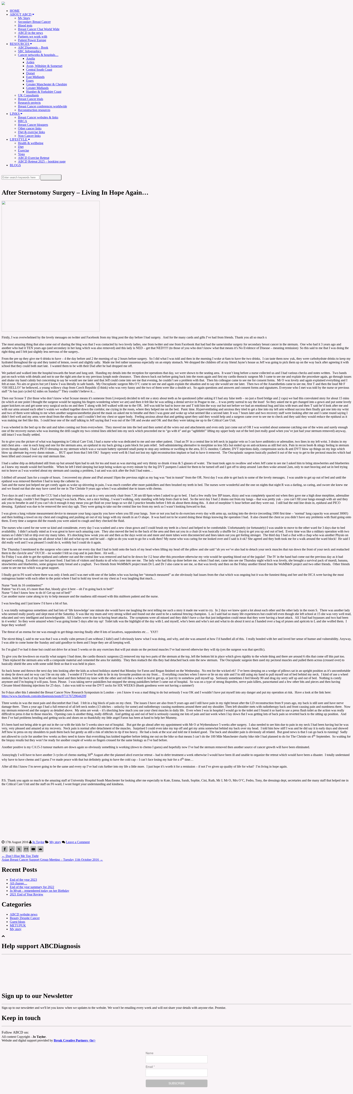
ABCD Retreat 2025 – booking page (42, 161)
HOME (15, 10)
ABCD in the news (30, 33)
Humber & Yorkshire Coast (43, 91)
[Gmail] (26, 849)
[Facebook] (5, 849)
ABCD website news (23, 914)
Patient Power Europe (32, 40)
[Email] (33, 849)
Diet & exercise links (31, 132)
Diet (20, 146)
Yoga (21, 154)
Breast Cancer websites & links (38, 117)
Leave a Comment (78, 842)
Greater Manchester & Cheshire (46, 84)
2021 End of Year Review (26, 894)
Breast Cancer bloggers (33, 124)
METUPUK (18, 925)
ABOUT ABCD (21, 14)
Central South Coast (39, 69)
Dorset (30, 73)
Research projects (29, 102)
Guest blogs (17, 921)
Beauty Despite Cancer (25, 918)
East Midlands (35, 77)
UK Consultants (28, 95)
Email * (150, 1067)
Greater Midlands (37, 88)
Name (149, 1053)
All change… (18, 883)
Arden (30, 62)
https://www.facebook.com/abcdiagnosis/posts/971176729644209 (44, 696)
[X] (19, 849)
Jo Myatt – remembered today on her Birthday (39, 890)
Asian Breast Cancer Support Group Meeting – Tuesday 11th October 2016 (52, 859)
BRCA (22, 121)
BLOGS (15, 165)
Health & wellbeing (30, 143)
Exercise (23, 150)
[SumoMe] (40, 849)
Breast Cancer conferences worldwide (42, 106)
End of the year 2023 (23, 879)
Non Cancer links (29, 135)
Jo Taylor (38, 842)
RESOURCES (20, 44)
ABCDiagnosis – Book (33, 47)
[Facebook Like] (12, 849)
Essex (30, 80)
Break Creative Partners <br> (75, 1040)
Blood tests (25, 25)
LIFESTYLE (19, 139)
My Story (24, 18)
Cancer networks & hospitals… (38, 55)
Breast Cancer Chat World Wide (38, 29)
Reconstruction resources (34, 110)
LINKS (15, 113)
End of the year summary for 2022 (32, 887)
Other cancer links (29, 128)
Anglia (30, 58)
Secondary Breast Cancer (34, 21)
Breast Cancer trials (30, 99)
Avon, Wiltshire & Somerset (44, 66)
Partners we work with (32, 36)
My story (55, 842)
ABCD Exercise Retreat (33, 158)
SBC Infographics (29, 51)
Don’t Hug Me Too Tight (20, 856)
